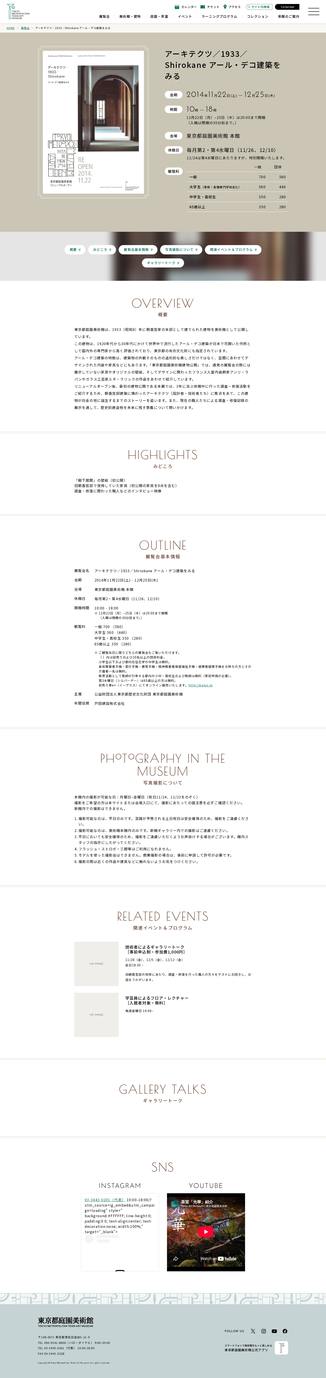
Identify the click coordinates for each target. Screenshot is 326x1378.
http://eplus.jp (201, 685)
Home (11, 28)
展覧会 (25, 28)
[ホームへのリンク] (18, 11)
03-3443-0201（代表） (105, 1199)
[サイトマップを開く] (313, 11)
